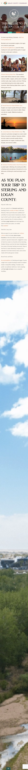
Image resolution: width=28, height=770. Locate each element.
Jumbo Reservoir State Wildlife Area (12, 131)
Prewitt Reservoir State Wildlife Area (12, 105)
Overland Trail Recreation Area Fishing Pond (14, 164)
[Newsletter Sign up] (8, 768)
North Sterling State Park (8, 74)
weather (5, 225)
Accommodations (6, 260)
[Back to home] (15, 3)
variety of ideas (14, 210)
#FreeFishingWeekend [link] (8, 47)
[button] (1, 3)
